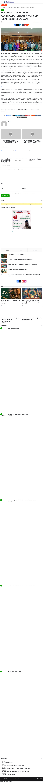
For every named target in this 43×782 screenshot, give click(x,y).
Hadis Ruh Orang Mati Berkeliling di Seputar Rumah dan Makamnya (22, 500)
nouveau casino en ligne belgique (6, 781)
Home (3, 7)
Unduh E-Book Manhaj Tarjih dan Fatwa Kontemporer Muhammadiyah (22, 264)
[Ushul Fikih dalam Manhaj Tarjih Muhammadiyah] (4, 271)
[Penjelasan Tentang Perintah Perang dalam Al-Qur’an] (4, 456)
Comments (35, 250)
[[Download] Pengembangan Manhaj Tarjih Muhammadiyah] (4, 261)
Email (2, 188)
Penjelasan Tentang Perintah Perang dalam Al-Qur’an (19, 414)
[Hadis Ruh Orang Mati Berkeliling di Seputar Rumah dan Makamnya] (4, 542)
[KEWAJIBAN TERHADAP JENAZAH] (4, 713)
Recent (7, 250)
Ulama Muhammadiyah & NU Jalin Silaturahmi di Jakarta (35, 159)
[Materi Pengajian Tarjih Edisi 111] (21, 153)
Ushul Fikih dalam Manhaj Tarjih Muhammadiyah (18, 269)
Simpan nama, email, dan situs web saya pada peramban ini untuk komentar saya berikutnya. (18, 193)
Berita (5, 7)
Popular (20, 250)
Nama (2, 183)
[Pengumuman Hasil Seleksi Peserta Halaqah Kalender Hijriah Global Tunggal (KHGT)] (4, 276)
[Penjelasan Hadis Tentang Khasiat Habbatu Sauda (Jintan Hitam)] (4, 627)
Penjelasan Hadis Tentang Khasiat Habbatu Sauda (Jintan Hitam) (21, 585)
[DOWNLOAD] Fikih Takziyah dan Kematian (17, 254)
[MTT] (9, 2)
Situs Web (24, 188)
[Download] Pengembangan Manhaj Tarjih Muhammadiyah (20, 259)
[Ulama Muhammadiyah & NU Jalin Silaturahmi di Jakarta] (36, 153)
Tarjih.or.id (17, 778)
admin (9, 121)
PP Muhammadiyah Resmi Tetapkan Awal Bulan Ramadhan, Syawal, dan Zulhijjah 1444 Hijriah (6, 160)
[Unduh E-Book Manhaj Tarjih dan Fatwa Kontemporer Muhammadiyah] (4, 266)
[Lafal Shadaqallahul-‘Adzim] (4, 370)
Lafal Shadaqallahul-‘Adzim (13, 328)
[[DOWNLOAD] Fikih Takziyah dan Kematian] (4, 256)
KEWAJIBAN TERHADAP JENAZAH (14, 671)
